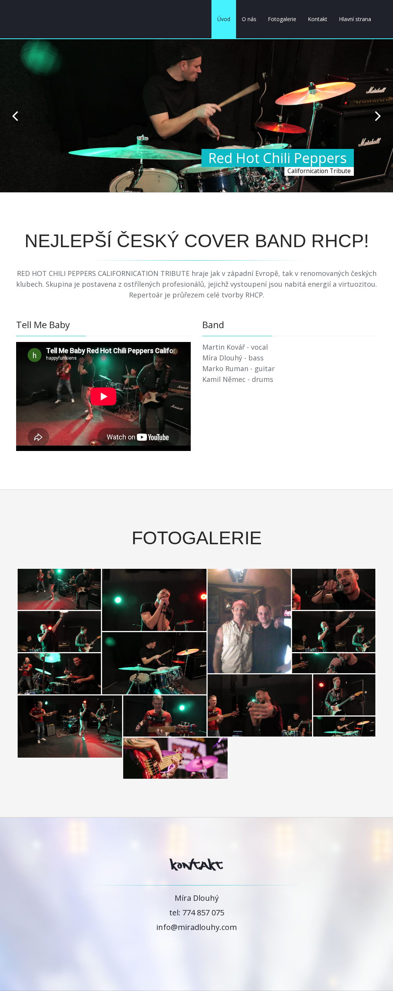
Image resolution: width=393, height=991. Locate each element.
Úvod (223, 19)
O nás (249, 19)
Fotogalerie (282, 19)
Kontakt (317, 19)
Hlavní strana (355, 19)
